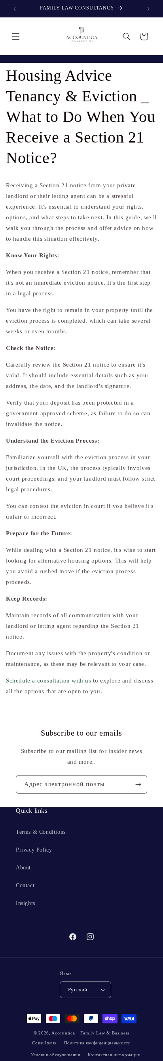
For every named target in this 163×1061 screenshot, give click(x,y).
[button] (16, 36)
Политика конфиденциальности (97, 1042)
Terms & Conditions (41, 832)
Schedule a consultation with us (48, 680)
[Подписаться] (138, 784)
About (23, 868)
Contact (25, 885)
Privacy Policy (34, 850)
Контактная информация (114, 1054)
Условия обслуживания (55, 1054)
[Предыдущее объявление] (14, 8)
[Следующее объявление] (148, 8)
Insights (25, 903)
